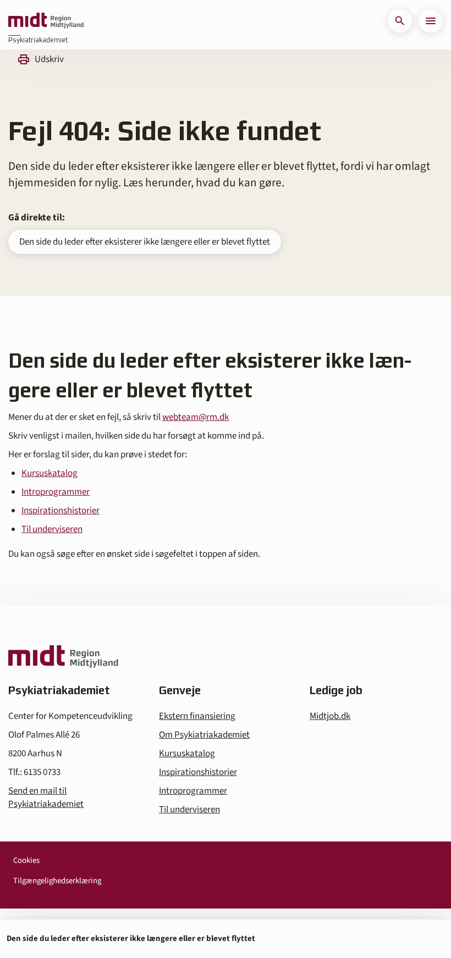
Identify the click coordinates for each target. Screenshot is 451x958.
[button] (399, 20)
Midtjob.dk (330, 716)
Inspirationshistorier (60, 510)
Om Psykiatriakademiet (204, 734)
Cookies (26, 860)
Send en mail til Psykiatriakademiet (46, 797)
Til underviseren (51, 529)
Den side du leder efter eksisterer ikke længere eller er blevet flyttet (144, 241)
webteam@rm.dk (195, 417)
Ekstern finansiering (197, 716)
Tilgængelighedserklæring (57, 881)
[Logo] (46, 21)
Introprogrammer (55, 492)
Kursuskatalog (49, 473)
